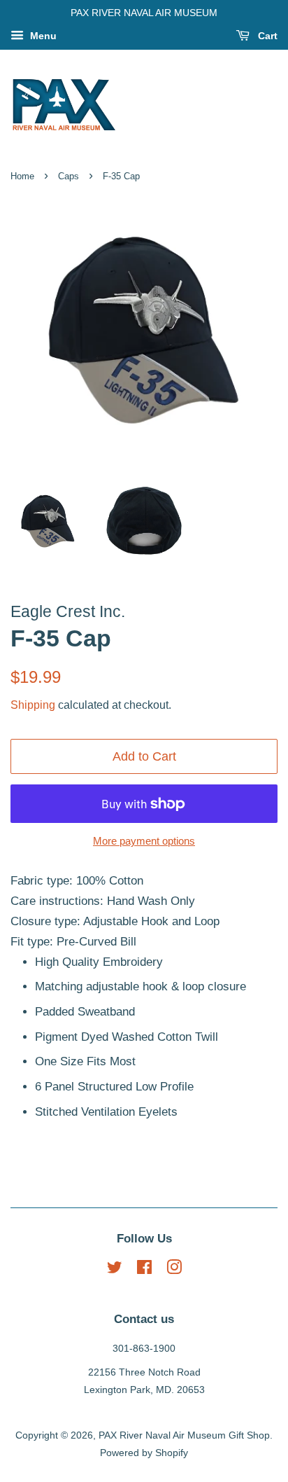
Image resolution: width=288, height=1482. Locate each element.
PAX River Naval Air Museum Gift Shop (184, 1435)
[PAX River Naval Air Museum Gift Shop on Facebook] (144, 1269)
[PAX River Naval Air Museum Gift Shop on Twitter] (114, 1269)
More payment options (144, 841)
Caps (68, 176)
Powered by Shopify (144, 1452)
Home (22, 176)
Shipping (32, 705)
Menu (42, 35)
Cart (266, 35)
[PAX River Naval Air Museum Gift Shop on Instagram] (174, 1269)
